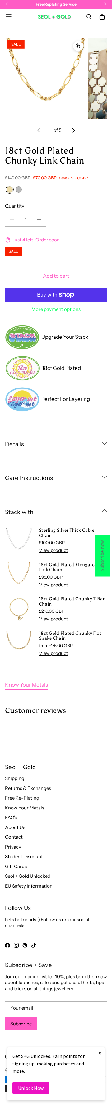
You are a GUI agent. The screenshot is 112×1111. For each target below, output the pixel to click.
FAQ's (11, 817)
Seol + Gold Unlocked (27, 876)
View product (53, 550)
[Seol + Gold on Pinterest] (25, 945)
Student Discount (24, 856)
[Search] (89, 17)
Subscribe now (102, 555)
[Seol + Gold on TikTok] (33, 945)
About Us (15, 827)
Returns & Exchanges (28, 788)
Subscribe (21, 1024)
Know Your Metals (26, 685)
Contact (14, 837)
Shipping (14, 778)
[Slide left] (39, 130)
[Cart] (103, 17)
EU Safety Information (29, 886)
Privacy (13, 847)
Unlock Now (31, 1088)
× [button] (99, 1053)
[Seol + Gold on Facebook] (7, 945)
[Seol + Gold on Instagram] (16, 945)
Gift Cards (16, 866)
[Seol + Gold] (54, 17)
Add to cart (56, 276)
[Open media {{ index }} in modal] (45, 78)
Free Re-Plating (22, 798)
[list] (56, 78)
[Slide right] (73, 130)
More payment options (56, 309)
